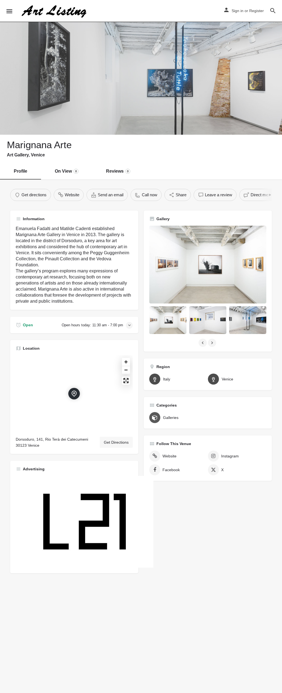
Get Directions (116, 442)
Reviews (117, 171)
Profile (20, 171)
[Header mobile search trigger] (272, 10)
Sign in (237, 11)
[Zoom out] (126, 370)
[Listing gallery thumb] (207, 264)
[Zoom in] (126, 362)
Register (256, 11)
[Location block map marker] (74, 393)
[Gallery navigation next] (212, 343)
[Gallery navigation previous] (203, 343)
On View (66, 171)
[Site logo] (54, 11)
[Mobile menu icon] (9, 11)
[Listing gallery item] (167, 320)
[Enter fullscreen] (126, 381)
